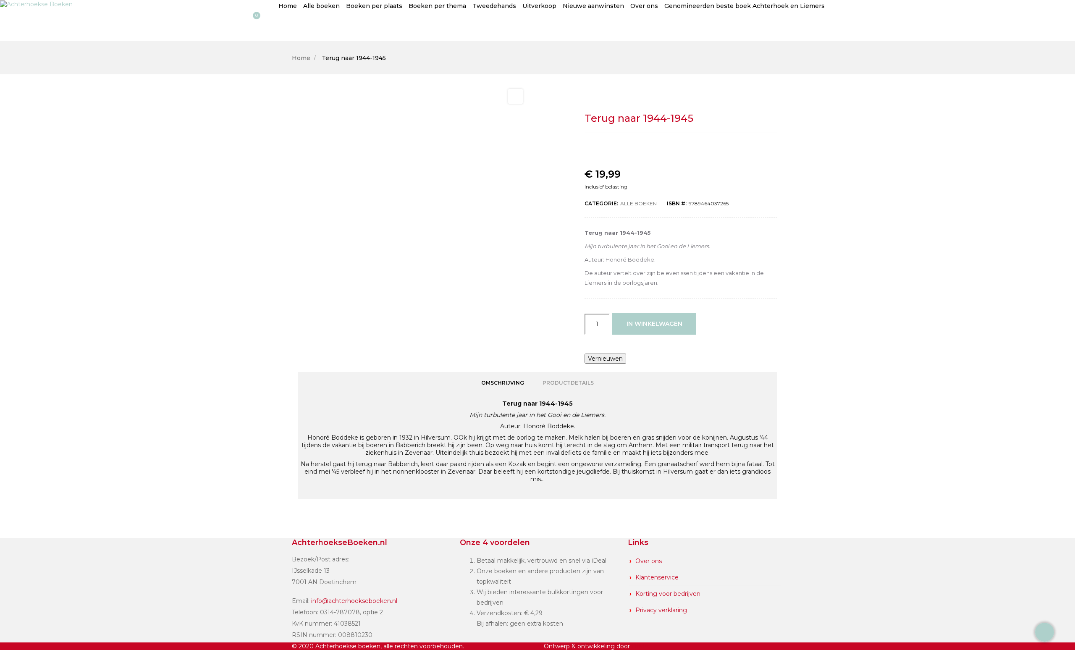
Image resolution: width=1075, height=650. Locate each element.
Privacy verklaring (661, 610)
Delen (654, 146)
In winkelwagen (654, 324)
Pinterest (708, 146)
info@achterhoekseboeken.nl (354, 601)
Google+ (690, 146)
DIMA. (641, 646)
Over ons (648, 561)
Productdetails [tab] (568, 383)
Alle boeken (638, 203)
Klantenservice (657, 577)
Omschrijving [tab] (502, 383)
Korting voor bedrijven (667, 594)
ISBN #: (677, 203)
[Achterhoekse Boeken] (36, 4)
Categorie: (601, 203)
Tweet (672, 146)
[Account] (15, 26)
